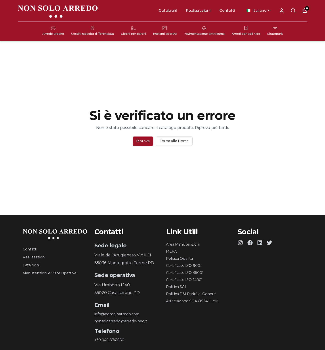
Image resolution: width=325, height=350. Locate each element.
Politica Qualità (179, 258)
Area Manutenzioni (183, 244)
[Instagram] (240, 242)
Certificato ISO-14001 (184, 280)
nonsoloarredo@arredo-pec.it (120, 321)
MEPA (171, 251)
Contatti (227, 10)
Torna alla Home (174, 141)
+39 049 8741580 (109, 340)
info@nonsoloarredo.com (116, 314)
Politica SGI (176, 287)
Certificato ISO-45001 (184, 273)
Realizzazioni (198, 10)
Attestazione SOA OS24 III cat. (192, 301)
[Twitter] (269, 242)
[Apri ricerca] (293, 10)
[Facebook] (250, 242)
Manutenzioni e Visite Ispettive (49, 273)
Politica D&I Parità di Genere (191, 294)
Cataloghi (168, 10)
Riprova (143, 141)
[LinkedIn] (259, 242)
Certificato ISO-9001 (183, 265)
